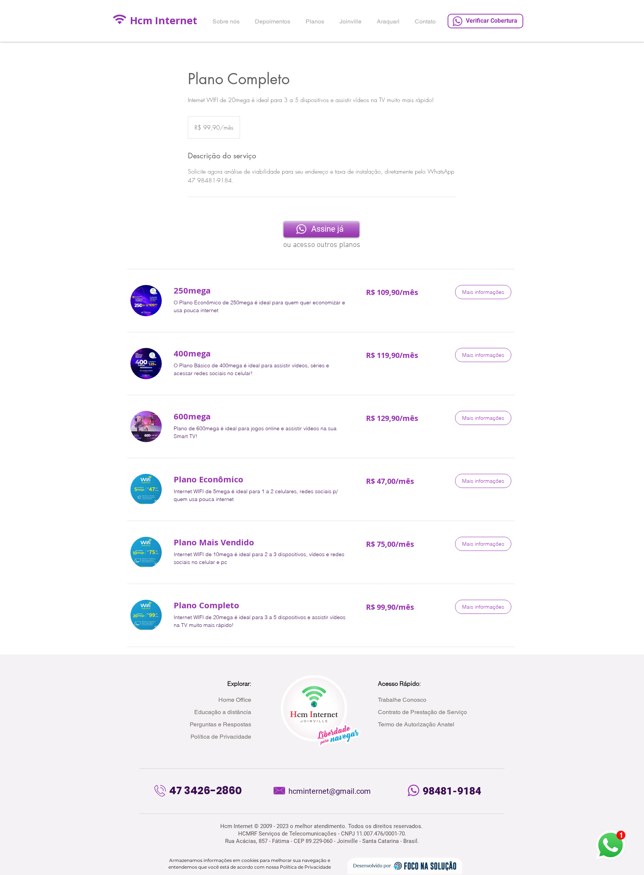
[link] (261, 290)
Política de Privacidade (305, 867)
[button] (483, 292)
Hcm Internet (163, 20)
